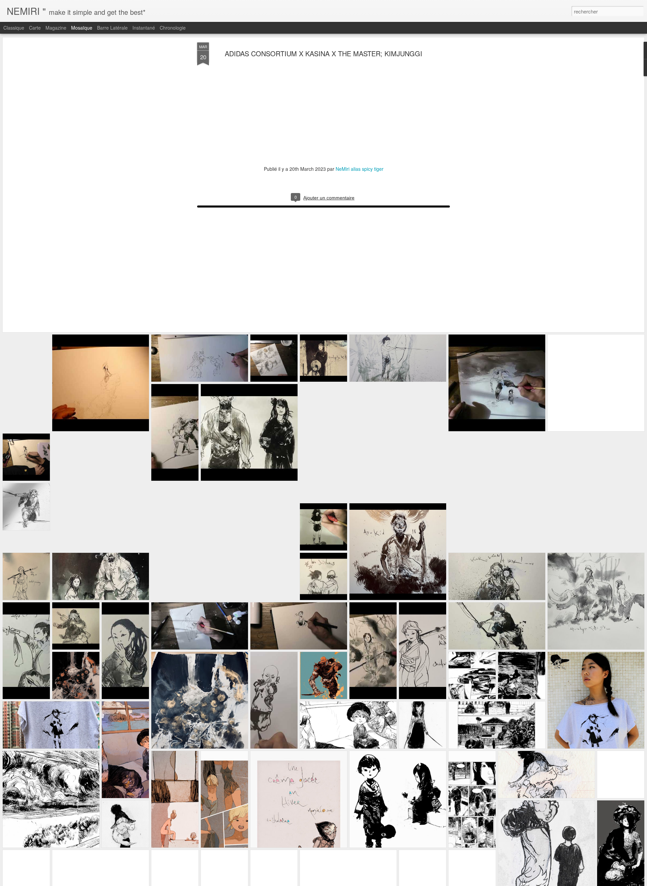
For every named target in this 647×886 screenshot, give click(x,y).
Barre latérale (112, 27)
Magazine (55, 27)
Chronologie (173, 27)
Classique (13, 27)
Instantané (143, 27)
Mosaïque (81, 27)
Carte (35, 27)
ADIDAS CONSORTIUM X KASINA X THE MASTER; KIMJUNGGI (323, 53)
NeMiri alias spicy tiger (359, 168)
